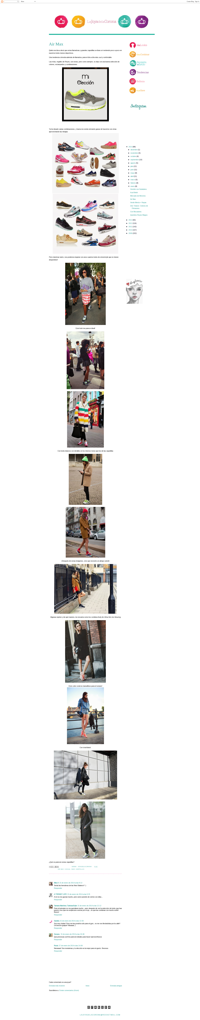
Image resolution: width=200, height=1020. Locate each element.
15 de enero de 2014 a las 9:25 (78, 894)
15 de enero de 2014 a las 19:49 (72, 934)
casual (68, 869)
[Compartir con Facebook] (56, 867)
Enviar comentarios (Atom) (69, 990)
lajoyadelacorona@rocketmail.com (100, 1015)
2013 (131, 220)
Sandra (56, 921)
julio (132, 166)
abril (132, 176)
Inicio (87, 986)
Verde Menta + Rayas (138, 202)
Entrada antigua (116, 986)
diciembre (134, 150)
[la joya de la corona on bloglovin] (134, 303)
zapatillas (80, 869)
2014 (131, 147)
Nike (73, 869)
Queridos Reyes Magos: (139, 215)
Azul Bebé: (134, 192)
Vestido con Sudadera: (138, 189)
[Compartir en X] (54, 867)
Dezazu (57, 934)
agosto (133, 163)
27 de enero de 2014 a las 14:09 (71, 945)
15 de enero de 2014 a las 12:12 (89, 906)
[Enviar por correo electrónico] (50, 867)
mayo (133, 173)
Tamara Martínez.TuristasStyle (65, 906)
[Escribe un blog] (52, 867)
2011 (131, 227)
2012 (131, 223)
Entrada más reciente (57, 986)
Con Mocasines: (136, 212)
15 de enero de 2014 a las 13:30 (72, 921)
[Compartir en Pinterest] (58, 867)
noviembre (135, 153)
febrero (133, 183)
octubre (134, 156)
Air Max (61, 869)
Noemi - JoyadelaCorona (82, 866)
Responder (58, 888)
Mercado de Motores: (138, 196)
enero (133, 186)
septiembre (135, 160)
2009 (131, 233)
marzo (133, 180)
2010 (131, 230)
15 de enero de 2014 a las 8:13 (70, 883)
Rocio (56, 945)
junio (132, 170)
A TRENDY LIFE (60, 894)
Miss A (56, 883)
